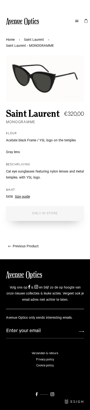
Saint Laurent (34, 40)
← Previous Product (23, 246)
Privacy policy (45, 359)
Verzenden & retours (45, 353)
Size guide (22, 197)
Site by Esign (74, 401)
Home (10, 40)
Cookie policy (45, 365)
